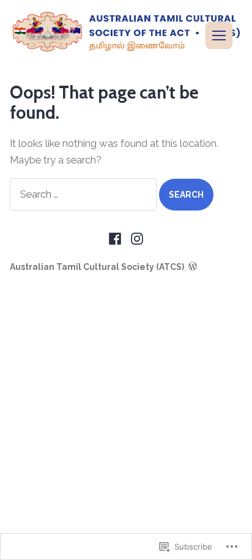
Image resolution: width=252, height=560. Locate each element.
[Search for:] (84, 194)
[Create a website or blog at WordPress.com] (192, 267)
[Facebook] (116, 238)
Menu (219, 35)
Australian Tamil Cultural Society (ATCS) (97, 267)
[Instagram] (135, 238)
